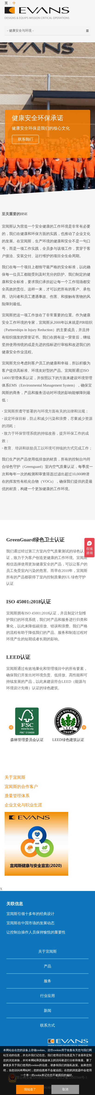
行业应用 (47, 996)
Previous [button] (11, 727)
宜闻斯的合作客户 (21, 786)
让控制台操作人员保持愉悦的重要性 (35, 932)
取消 (65, 1089)
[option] (27, 725)
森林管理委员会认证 (27, 740)
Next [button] (84, 727)
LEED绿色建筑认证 (68, 740)
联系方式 (47, 1025)
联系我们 (25, 139)
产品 (47, 966)
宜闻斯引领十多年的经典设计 (30, 914)
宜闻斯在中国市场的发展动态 (30, 923)
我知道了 (30, 1089)
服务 (47, 981)
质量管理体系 (17, 795)
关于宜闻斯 (15, 777)
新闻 (47, 1011)
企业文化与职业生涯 (23, 805)
